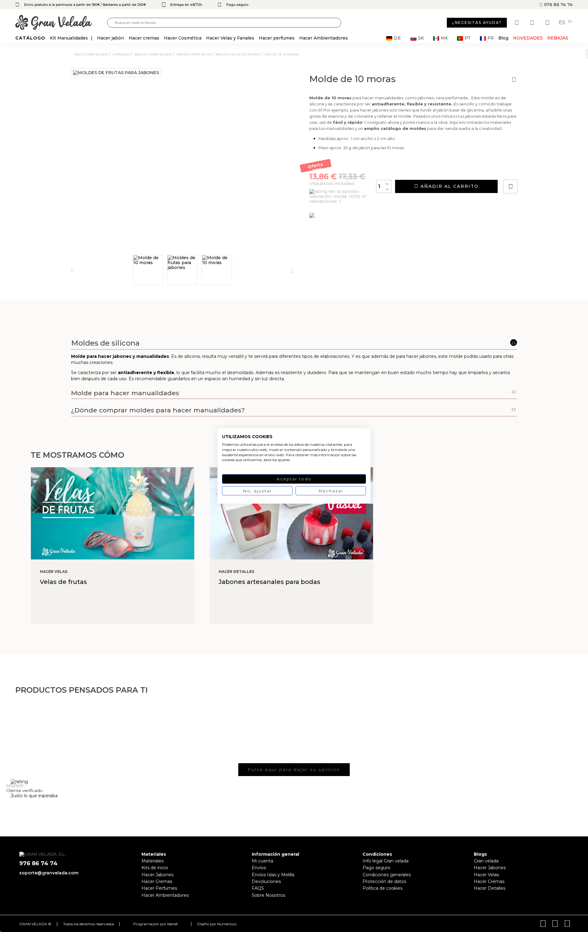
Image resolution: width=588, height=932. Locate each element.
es (563, 22)
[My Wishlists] (517, 22)
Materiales (152, 861)
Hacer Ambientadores (165, 895)
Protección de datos (384, 881)
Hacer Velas (486, 874)
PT (468, 38)
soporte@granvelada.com (48, 872)
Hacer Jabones (157, 874)
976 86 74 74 (558, 4)
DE (397, 38)
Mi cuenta (262, 861)
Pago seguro (376, 867)
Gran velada (486, 861)
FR (491, 38)
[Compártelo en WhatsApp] (534, 169)
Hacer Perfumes (159, 888)
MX (444, 38)
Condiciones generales (387, 874)
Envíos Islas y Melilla (273, 874)
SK (421, 38)
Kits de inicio (154, 867)
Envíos (259, 867)
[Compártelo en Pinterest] (548, 168)
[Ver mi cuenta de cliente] (532, 22)
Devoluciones (266, 881)
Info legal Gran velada (386, 861)
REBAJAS (557, 38)
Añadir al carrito (449, 186)
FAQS (258, 888)
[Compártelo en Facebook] (541, 168)
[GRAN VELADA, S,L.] (61, 23)
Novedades (528, 38)
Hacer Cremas (156, 881)
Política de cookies (382, 888)
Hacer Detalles (489, 888)
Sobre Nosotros (268, 895)
